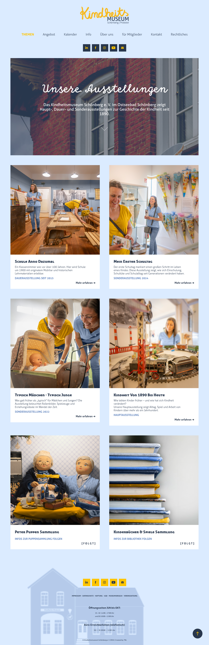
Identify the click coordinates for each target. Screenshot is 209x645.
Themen (28, 34)
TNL (125, 640)
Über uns (106, 34)
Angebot (49, 34)
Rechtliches (179, 34)
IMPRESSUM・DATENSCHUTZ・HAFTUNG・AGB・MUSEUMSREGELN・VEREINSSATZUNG (104, 596)
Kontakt (156, 34)
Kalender (70, 34)
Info (88, 34)
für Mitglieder (132, 34)
